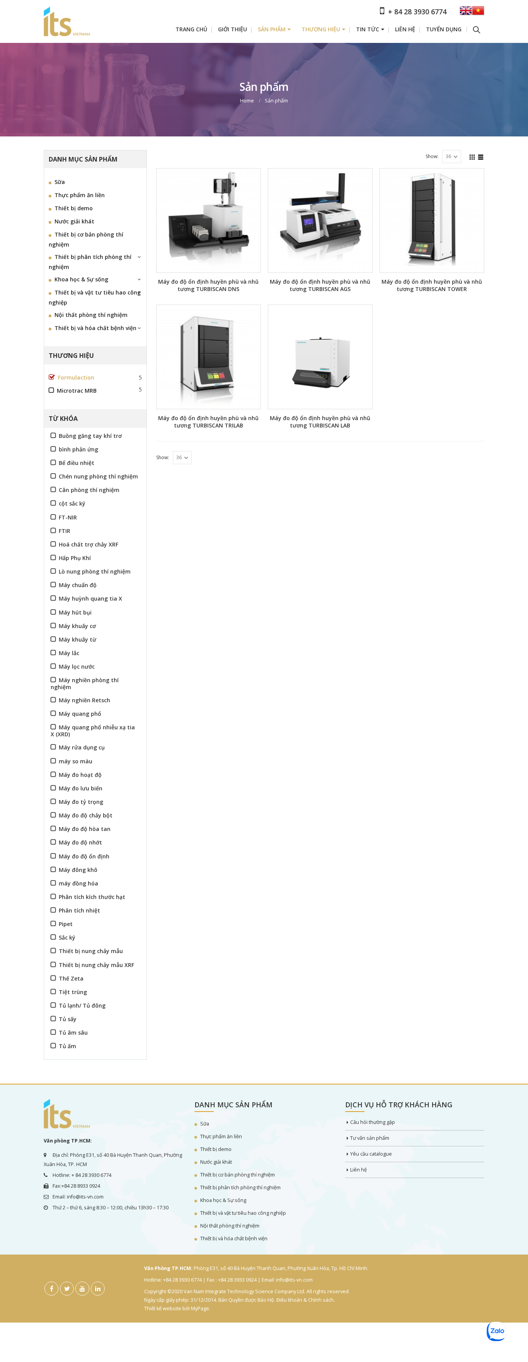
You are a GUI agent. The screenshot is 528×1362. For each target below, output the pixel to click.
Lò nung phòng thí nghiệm (95, 571)
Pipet (66, 924)
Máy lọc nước (77, 666)
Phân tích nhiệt (79, 910)
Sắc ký (67, 937)
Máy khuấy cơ (77, 626)
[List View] (480, 156)
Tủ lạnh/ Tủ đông (82, 1005)
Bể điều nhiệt (76, 462)
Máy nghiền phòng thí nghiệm (85, 683)
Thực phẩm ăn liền (80, 195)
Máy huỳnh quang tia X (90, 598)
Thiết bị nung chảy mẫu (91, 951)
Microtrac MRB (77, 390)
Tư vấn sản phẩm (369, 1138)
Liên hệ (405, 29)
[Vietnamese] (478, 13)
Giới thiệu (232, 29)
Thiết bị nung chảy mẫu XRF (96, 965)
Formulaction (76, 377)
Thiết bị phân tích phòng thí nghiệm (90, 262)
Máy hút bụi (75, 612)
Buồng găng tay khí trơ (90, 435)
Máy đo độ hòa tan (85, 829)
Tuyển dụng (444, 29)
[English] (466, 13)
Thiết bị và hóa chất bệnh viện (95, 328)
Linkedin (98, 1289)
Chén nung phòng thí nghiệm (98, 476)
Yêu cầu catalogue (371, 1154)
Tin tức (367, 29)
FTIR (64, 531)
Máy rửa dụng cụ (82, 747)
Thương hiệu (320, 29)
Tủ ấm (67, 1046)
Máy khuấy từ (77, 639)
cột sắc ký (72, 503)
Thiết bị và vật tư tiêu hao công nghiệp (95, 297)
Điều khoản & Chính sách (305, 1300)
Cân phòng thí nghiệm (89, 490)
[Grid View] (472, 156)
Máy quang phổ (80, 713)
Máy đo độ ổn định (84, 856)
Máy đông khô (78, 869)
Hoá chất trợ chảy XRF (88, 544)
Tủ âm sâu (73, 1032)
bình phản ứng (78, 449)
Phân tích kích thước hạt (92, 897)
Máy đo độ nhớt (80, 842)
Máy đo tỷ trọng (81, 801)
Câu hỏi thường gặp (372, 1122)
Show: (432, 156)
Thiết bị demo (74, 208)
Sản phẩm (272, 29)
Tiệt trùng (73, 992)
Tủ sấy (68, 1019)
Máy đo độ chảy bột (85, 815)
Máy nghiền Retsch (84, 700)
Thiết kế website (162, 1308)
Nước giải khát (74, 221)
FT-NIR (68, 517)
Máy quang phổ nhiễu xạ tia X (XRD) (93, 730)
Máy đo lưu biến (80, 788)
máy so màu (75, 761)
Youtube (82, 1289)
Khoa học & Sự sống (81, 279)
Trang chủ (191, 29)
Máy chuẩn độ (78, 585)
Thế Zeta (71, 978)
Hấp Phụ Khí (75, 558)
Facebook (51, 1289)
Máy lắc (69, 653)
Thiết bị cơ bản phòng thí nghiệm (86, 239)
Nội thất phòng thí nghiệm (91, 314)
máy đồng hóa (78, 883)
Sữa (60, 182)
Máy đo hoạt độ (80, 774)
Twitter (67, 1289)
